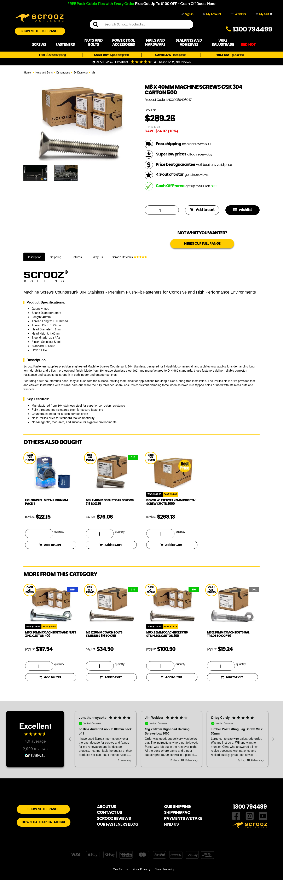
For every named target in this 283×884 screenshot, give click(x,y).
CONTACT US (109, 813)
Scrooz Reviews (123, 257)
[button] (70, 739)
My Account (213, 14)
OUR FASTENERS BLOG (117, 824)
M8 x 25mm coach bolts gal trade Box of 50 (228, 634)
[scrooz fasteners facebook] (236, 816)
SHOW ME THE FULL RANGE (40, 31)
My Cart (264, 14)
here (214, 186)
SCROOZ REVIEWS (114, 819)
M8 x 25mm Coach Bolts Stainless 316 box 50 (104, 634)
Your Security (164, 869)
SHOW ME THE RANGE (43, 809)
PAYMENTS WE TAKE (183, 819)
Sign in (189, 14)
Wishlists (240, 14)
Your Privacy (141, 869)
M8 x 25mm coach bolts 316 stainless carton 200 (167, 634)
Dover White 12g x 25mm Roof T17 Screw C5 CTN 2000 (170, 502)
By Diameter (81, 72)
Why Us (98, 257)
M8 (93, 72)
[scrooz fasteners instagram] (250, 816)
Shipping (55, 257)
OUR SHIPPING (177, 807)
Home (27, 72)
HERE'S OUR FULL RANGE (202, 243)
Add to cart (204, 210)
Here (211, 4)
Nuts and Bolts (44, 72)
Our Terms (120, 869)
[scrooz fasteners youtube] (263, 816)
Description (34, 257)
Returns (76, 257)
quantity (59, 532)
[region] (171, 739)
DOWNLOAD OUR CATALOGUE (43, 822)
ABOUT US (106, 807)
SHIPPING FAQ (177, 813)
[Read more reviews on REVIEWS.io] (35, 755)
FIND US (171, 824)
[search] (97, 24)
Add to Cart (52, 545)
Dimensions (63, 72)
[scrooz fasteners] (39, 17)
